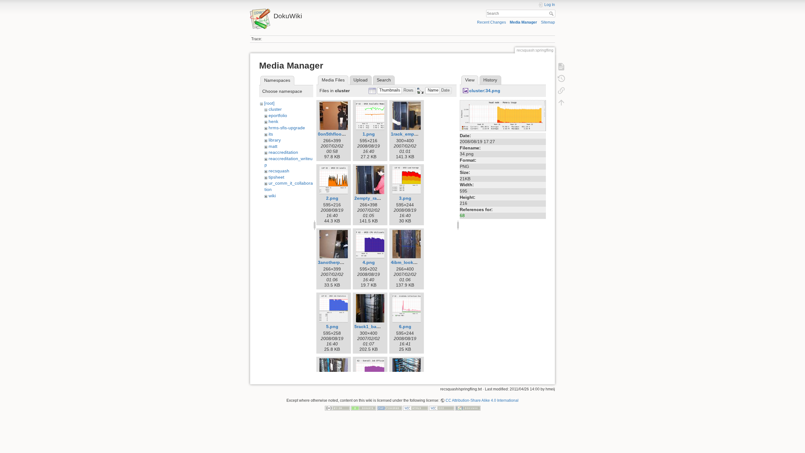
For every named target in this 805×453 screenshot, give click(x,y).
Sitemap (548, 22)
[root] (269, 103)
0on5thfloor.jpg (334, 134)
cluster (275, 109)
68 (462, 215)
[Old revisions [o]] (561, 79)
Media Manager (523, 22)
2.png (332, 198)
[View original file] (503, 115)
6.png (405, 326)
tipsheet (276, 177)
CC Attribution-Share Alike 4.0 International (482, 400)
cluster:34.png (484, 90)
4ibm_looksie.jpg (409, 262)
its (271, 134)
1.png (369, 134)
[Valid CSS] (441, 408)
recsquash (279, 170)
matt (273, 146)
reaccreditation (283, 152)
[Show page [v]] (561, 67)
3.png (405, 198)
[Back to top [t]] (561, 103)
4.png (369, 262)
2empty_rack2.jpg (373, 198)
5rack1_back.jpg (372, 326)
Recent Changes (491, 22)
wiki (272, 195)
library (275, 140)
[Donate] (363, 408)
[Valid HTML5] (415, 408)
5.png (332, 326)
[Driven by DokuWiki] (467, 408)
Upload (360, 79)
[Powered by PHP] (389, 408)
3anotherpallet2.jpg (339, 262)
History (490, 79)
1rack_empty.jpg (408, 134)
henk (273, 121)
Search (552, 13)
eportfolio (278, 115)
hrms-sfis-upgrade (287, 127)
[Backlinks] (561, 91)
